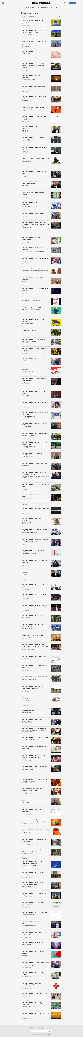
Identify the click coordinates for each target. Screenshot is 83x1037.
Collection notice (49, 1027)
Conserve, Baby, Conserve (27, 323)
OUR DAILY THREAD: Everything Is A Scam (34, 97)
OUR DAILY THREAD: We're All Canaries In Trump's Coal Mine (35, 540)
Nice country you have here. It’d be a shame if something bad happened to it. (35, 476)
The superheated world (27, 658)
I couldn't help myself (26, 886)
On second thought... (26, 465)
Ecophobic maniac (26, 130)
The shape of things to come (28, 649)
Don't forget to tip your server (28, 781)
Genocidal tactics (25, 360)
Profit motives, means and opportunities (31, 309)
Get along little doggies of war (28, 446)
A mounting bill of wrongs (28, 564)
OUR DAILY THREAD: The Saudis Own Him (35, 737)
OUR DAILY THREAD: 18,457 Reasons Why (35, 993)
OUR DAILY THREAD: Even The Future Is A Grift (35, 571)
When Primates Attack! (29, 330)
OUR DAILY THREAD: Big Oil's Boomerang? (31, 76)
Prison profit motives (26, 522)
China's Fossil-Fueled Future (32, 269)
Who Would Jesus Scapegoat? (28, 109)
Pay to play (24, 241)
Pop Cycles (24, 955)
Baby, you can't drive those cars (29, 628)
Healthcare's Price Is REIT (31, 308)
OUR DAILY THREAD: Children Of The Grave (34, 172)
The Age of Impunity (26, 498)
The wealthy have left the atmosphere (30, 905)
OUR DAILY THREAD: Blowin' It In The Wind (34, 424)
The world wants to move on (28, 79)
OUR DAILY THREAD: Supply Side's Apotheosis (33, 810)
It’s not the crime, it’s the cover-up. (29, 532)
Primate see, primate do (27, 332)
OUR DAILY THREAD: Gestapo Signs (33, 616)
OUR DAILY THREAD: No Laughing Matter (35, 433)
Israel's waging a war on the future (29, 175)
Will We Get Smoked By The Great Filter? (31, 195)
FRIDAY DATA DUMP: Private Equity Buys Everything (35, 159)
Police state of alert (26, 617)
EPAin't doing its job (26, 976)
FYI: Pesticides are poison (27, 34)
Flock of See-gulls (26, 23)
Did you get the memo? (27, 511)
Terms (43, 1027)
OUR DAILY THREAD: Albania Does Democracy (33, 203)
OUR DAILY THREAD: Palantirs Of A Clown (33, 799)
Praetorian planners (26, 875)
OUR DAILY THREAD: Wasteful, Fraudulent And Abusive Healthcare (34, 984)
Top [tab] (27, 16)
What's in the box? (26, 748)
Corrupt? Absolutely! (26, 895)
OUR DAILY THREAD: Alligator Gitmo (34, 746)
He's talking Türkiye (26, 151)
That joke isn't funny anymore (28, 435)
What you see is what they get (28, 405)
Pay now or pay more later (28, 371)
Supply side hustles (26, 721)
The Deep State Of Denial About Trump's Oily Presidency (33, 789)
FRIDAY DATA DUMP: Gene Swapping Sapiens (33, 193)
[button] (25, 7)
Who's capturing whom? (27, 769)
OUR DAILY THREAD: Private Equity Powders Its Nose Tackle (33, 756)
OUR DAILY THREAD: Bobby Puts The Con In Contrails (35, 933)
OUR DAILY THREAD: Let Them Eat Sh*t (34, 893)
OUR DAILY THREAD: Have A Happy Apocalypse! (33, 1003)
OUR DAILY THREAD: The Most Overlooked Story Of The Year (35, 709)
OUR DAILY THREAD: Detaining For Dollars (33, 519)
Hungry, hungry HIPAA (27, 395)
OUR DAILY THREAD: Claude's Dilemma (34, 339)
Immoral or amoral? (26, 488)
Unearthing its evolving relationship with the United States (35, 270)
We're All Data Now (28, 697)
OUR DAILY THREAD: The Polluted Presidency (33, 138)
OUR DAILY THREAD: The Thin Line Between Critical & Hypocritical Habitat (33, 65)
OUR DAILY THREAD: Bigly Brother (33, 943)
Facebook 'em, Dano (26, 944)
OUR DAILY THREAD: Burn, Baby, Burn (34, 656)
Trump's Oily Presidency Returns (29, 739)
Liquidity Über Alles (26, 119)
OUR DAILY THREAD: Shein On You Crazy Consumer (35, 248)
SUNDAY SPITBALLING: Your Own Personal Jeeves (35, 829)
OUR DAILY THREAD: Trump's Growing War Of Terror (35, 963)
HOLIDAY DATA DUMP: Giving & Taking (34, 779)
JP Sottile (29, 25)
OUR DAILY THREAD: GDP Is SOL (32, 719)
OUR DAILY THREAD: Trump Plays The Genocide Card (34, 840)
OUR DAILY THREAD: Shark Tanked (33, 213)
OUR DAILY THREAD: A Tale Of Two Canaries (33, 278)
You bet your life (25, 574)
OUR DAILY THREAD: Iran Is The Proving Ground (35, 485)
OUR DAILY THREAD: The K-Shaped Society (33, 551)
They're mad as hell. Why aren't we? (30, 206)
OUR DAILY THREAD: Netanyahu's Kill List (34, 148)
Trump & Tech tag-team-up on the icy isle (31, 637)
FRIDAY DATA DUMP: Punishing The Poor (35, 107)
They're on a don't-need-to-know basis (30, 865)
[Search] (64, 3)
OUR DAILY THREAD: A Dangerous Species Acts (35, 127)
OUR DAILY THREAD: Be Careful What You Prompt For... (35, 509)
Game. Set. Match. (26, 587)
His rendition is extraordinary (28, 965)
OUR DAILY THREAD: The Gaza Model (33, 359)
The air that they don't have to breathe (30, 352)
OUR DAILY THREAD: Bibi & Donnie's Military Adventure (34, 473)
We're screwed (25, 185)
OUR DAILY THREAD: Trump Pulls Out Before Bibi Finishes (34, 182)
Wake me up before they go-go (29, 679)
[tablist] (28, 16)
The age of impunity (26, 382)
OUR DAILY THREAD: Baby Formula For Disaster (34, 392)
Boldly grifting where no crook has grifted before (33, 730)
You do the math (25, 261)
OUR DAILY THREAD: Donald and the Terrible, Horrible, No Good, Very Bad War (35, 224)
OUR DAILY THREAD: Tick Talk (32, 52)
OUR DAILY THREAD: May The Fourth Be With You (34, 561)
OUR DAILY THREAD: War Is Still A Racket (33, 585)
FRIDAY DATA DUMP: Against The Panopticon (32, 21)
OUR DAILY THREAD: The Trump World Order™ (34, 495)
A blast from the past (26, 1016)
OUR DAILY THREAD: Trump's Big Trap (34, 463)
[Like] (22, 27)
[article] (41, 23)
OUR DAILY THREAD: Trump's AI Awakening (32, 454)
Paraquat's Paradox (28, 299)
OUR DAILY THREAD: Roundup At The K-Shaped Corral (34, 443)
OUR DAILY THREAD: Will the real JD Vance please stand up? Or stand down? (35, 606)
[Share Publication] (67, 3)
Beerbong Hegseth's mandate (28, 416)
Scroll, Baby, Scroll (26, 995)
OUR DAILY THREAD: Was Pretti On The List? (34, 595)
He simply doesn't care (27, 140)
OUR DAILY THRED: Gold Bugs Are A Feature (33, 87)
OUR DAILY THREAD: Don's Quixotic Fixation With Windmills (33, 687)
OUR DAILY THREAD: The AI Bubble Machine (33, 952)
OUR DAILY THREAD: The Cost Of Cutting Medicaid (35, 368)
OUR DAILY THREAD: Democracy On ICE (34, 913)
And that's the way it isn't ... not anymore (31, 851)
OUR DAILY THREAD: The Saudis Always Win (34, 922)
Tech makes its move (26, 832)
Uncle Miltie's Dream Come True (29, 813)
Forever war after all (26, 669)
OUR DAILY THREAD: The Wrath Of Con (34, 728)
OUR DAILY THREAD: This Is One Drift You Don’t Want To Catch (34, 31)
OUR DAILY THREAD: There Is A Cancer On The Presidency (34, 530)
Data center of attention (27, 215)
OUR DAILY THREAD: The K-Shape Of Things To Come (33, 903)
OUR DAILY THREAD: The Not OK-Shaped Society (35, 117)
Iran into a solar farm (26, 227)
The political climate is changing (29, 925)
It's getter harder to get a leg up (29, 553)
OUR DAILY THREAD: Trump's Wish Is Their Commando (34, 379)
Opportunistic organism (27, 608)
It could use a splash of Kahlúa (28, 914)
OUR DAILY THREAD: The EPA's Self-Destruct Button (34, 625)
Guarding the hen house (27, 456)
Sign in (79, 3)
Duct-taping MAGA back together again (30, 843)
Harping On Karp (25, 802)
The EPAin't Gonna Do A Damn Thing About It (32, 300)
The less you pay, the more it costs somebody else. (33, 251)
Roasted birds (25, 281)
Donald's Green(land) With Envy (33, 635)
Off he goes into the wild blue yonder (30, 935)
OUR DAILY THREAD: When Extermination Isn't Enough (35, 413)
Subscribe (72, 3)
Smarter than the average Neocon (29, 341)
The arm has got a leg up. (27, 291)
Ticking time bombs (26, 53)
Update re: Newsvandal (29, 820)
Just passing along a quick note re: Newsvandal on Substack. (35, 821)
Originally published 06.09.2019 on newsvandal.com (34, 792)
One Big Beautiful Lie (26, 986)
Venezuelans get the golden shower (30, 89)
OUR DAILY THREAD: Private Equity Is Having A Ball (34, 238)
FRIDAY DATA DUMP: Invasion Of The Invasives (34, 42)
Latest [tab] (24, 16)
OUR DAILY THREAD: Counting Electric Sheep (34, 677)
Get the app (48, 1031)
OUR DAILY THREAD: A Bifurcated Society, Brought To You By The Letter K (35, 646)
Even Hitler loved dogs (27, 68)
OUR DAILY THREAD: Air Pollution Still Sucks (35, 1014)
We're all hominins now (27, 712)
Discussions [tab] (31, 16)
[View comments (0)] (31, 27)
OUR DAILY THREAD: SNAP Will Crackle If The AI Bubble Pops (34, 883)
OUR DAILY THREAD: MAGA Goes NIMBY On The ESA (35, 320)
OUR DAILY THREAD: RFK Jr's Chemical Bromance (34, 767)
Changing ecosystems (27, 44)
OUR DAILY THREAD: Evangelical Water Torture (34, 973)
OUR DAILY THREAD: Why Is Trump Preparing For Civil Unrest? (33, 873)
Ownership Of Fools (26, 161)
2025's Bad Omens (26, 698)
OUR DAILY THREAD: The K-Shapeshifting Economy (35, 289)
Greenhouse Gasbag (26, 426)
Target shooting (25, 598)
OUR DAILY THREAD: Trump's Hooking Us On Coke (35, 349)
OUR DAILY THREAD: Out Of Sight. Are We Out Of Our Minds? (35, 403)
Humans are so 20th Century (28, 1006)
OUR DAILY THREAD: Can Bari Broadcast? (35, 850)
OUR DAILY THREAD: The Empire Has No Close (34, 666)
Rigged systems (25, 100)
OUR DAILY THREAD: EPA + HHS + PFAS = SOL (35, 259)
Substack (35, 1034)
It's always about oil (26, 690)
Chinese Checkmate (26, 543)
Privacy (39, 1027)
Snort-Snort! (24, 759)
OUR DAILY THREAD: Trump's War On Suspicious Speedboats (33, 862)
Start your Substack (38, 1031)
